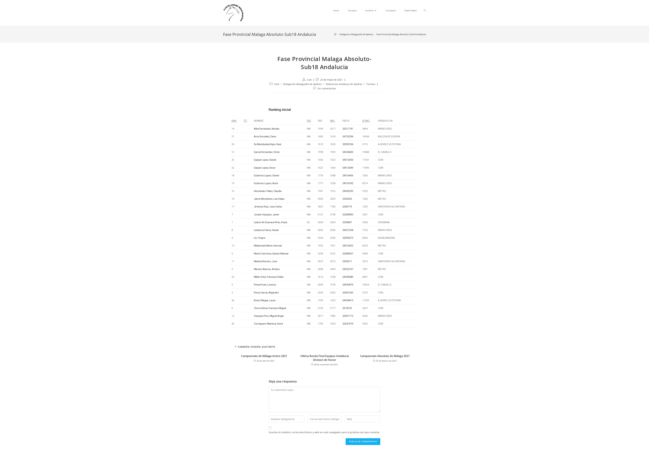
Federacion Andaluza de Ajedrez (344, 84)
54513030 (347, 159)
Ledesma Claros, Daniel (266, 230)
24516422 (347, 245)
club (309, 79)
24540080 (347, 277)
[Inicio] (335, 34)
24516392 (347, 183)
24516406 (347, 175)
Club (276, 84)
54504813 (347, 300)
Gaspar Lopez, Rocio (264, 167)
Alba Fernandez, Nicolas (266, 128)
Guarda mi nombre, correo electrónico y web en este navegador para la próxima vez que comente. (324, 432)
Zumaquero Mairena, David (268, 323)
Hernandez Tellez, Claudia (268, 191)
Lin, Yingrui (259, 238)
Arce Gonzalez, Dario (265, 136)
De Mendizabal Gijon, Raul (267, 144)
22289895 (347, 214)
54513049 (347, 167)
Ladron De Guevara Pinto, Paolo (270, 222)
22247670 (347, 323)
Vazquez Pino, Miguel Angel (269, 316)
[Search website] (424, 10)
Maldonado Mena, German (268, 245)
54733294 (347, 136)
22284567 (347, 253)
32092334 (347, 144)
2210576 (347, 308)
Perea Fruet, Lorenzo (265, 284)
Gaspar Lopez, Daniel (265, 159)
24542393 (347, 191)
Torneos (370, 84)
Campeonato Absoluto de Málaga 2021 (385, 356)
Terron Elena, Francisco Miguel (270, 308)
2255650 (347, 198)
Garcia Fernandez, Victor (267, 152)
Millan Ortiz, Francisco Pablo (269, 277)
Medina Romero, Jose (265, 261)
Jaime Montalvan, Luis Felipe (269, 198)
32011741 (347, 128)
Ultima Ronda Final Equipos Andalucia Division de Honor (324, 358)
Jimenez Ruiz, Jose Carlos (268, 206)
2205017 (347, 261)
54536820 (347, 152)
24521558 (347, 230)
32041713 (347, 316)
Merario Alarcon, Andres (267, 269)
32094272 (347, 238)
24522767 (347, 269)
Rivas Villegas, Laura (264, 300)
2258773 (347, 206)
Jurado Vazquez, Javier (266, 214)
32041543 (347, 292)
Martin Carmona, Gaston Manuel (271, 253)
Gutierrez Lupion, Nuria (266, 183)
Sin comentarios (327, 88)
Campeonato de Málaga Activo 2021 (264, 356)
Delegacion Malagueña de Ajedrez (302, 84)
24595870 (347, 284)
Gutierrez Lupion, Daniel (266, 175)
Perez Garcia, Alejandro (266, 292)
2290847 (347, 222)
